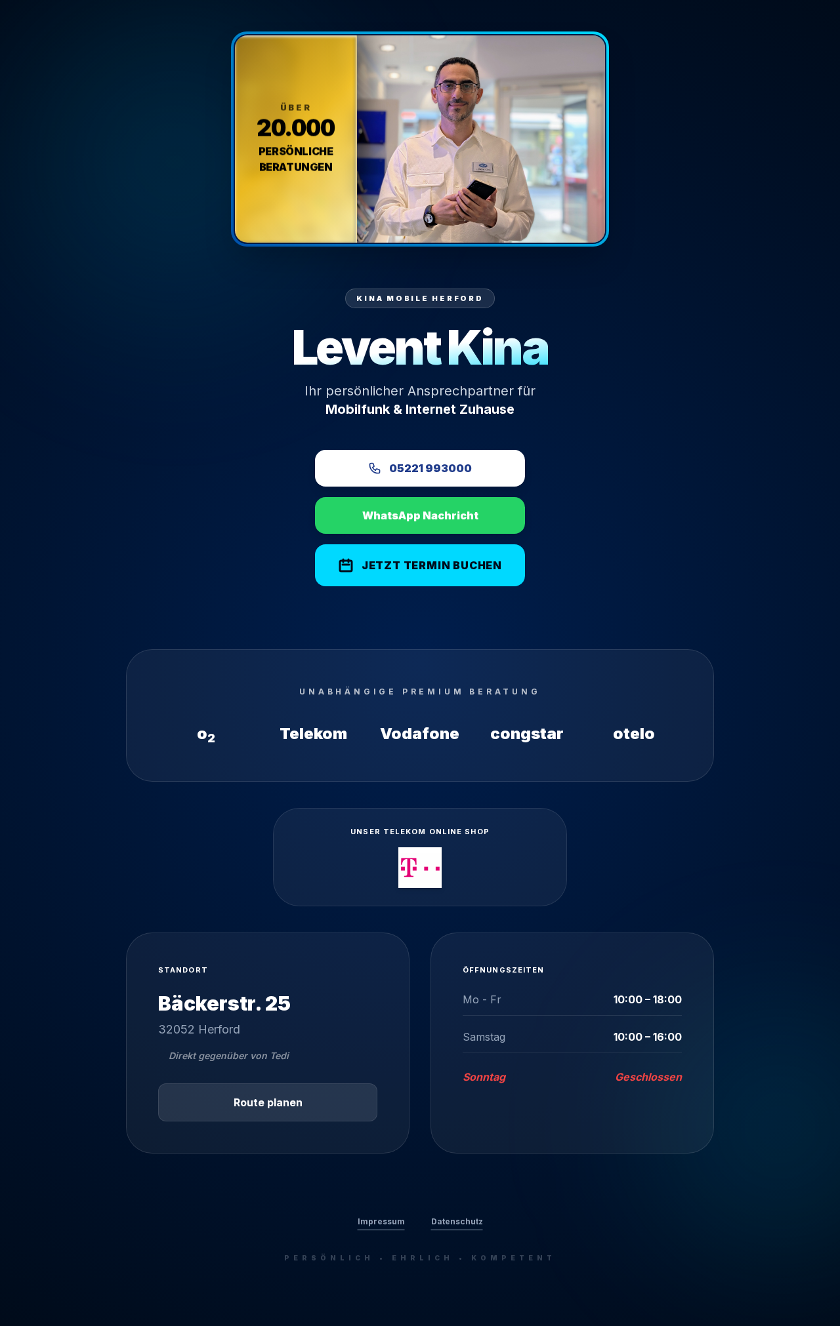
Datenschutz (457, 1221)
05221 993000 (430, 468)
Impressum (381, 1221)
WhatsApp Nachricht (420, 515)
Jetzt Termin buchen (432, 565)
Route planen (268, 1102)
